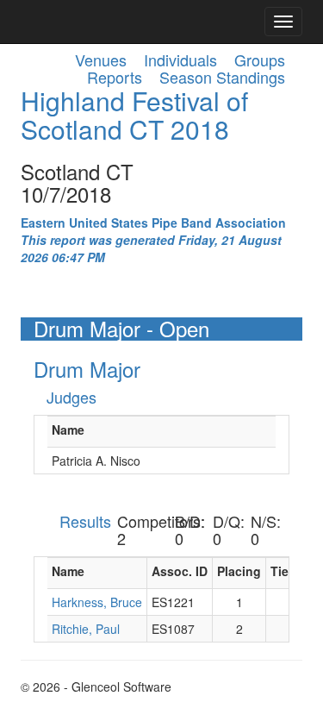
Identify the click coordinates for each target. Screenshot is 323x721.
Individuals (180, 59)
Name (68, 429)
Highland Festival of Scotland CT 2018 (134, 114)
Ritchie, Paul (86, 628)
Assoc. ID (180, 571)
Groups (259, 59)
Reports (114, 77)
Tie (279, 571)
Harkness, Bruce (97, 602)
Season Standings (222, 77)
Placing (239, 571)
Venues (101, 59)
